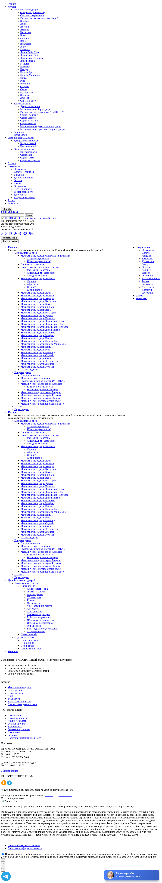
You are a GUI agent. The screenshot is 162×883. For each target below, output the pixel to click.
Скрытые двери (29, 369)
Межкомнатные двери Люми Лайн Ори (42, 324)
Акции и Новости (146, 271)
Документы (148, 287)
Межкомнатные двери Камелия (38, 318)
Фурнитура (14, 698)
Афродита (32, 284)
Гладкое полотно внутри (40, 386)
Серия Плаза (27, 645)
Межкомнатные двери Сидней (37, 355)
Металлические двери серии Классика (41, 395)
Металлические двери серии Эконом (40, 398)
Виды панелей (28, 586)
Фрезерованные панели (40, 605)
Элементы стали (36, 591)
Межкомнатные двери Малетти (38, 332)
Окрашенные (34, 625)
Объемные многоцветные (41, 620)
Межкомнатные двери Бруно (36, 304)
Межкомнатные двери (26, 252)
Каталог (13, 412)
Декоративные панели (26, 583)
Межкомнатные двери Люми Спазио (40, 329)
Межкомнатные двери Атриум (37, 298)
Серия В (31, 287)
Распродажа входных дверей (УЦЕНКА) (43, 381)
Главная (13, 247)
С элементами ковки (38, 588)
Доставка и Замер (148, 263)
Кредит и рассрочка (147, 291)
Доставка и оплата (18, 723)
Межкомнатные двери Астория (37, 295)
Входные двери (22, 372)
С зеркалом (33, 608)
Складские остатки (37, 275)
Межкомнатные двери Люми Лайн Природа (44, 326)
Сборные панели (36, 631)
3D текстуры (34, 597)
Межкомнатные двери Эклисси (38, 363)
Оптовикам (148, 275)
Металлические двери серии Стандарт (41, 383)
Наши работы (15, 726)
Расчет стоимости (147, 282)
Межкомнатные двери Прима (37, 346)
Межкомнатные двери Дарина (37, 315)
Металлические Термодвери (36, 378)
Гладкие (31, 600)
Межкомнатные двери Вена (36, 309)
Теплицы (19, 406)
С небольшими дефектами (41, 272)
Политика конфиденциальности (25, 738)
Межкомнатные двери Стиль (36, 358)
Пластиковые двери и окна (22, 704)
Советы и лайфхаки (147, 254)
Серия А (31, 281)
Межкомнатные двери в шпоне (37, 307)
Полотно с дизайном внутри (42, 389)
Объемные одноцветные (40, 623)
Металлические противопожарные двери (43, 403)
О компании (148, 250)
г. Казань (7, 209)
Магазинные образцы (38, 270)
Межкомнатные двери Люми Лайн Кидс (42, 321)
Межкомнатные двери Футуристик (40, 361)
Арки (10, 695)
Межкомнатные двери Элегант (37, 366)
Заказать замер (10, 241)
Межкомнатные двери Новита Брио (40, 341)
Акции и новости (17, 720)
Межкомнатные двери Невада (37, 338)
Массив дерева (35, 594)
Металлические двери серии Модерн (41, 392)
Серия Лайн (27, 642)
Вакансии (147, 258)
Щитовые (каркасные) (39, 261)
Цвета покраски (29, 640)
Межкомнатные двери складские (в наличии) (45, 255)
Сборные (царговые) (38, 258)
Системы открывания (32, 264)
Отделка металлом (24, 637)
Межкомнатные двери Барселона (38, 301)
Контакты (141, 298)
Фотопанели (33, 603)
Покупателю (143, 247)
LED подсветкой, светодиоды (43, 628)
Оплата (146, 267)
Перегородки (21, 409)
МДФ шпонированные (39, 617)
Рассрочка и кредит (18, 718)
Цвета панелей (29, 634)
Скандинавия (34, 289)
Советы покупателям (19, 729)
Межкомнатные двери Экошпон (38, 278)
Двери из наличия (30, 375)
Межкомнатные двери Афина (37, 292)
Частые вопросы (151, 278)
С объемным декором (38, 614)
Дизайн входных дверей (21, 580)
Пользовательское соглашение (24, 845)
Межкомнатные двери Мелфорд (38, 335)
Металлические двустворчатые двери (41, 401)
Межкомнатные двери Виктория (38, 312)
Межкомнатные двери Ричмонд (38, 352)
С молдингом (34, 611)
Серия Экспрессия (31, 648)
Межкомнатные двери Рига (35, 349)
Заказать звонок (10, 238)
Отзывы (13, 651)
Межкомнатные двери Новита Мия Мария (43, 344)
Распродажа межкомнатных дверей (40, 267)
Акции (139, 295)
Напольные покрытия (19, 701)
